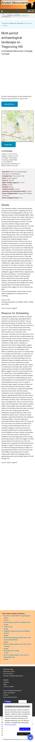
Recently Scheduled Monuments (13, 676)
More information (10, 725)
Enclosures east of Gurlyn (11, 651)
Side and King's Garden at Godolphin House (17, 622)
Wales (5, 684)
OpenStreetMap (23, 141)
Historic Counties (8, 686)
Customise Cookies (24, 734)
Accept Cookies (25, 729)
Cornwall (17, 14)
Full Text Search (8, 674)
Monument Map (8, 669)
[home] (13, 11)
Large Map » (8, 144)
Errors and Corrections (10, 697)
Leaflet (16, 141)
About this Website (9, 693)
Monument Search (9, 671)
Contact (5, 695)
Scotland (6, 682)
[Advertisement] (17, 75)
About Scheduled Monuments (12, 690)
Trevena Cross (8, 627)
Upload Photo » (9, 104)
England (9, 14)
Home (2, 14)
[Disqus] (17, 530)
